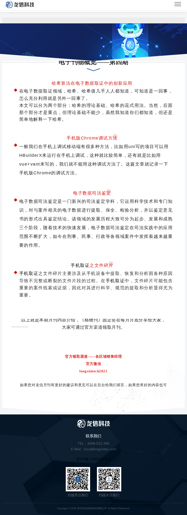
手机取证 (80, 265)
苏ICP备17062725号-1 (93, 459)
